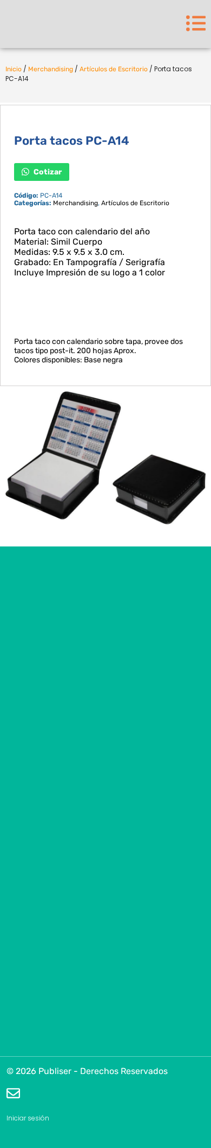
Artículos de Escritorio (114, 69)
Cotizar (47, 171)
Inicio (13, 69)
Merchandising (50, 69)
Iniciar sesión (27, 1118)
